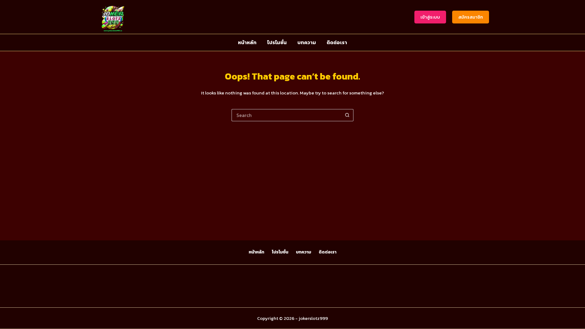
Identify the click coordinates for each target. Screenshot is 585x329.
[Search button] (347, 115)
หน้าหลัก (247, 42)
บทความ (306, 42)
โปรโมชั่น (277, 42)
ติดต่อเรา (337, 42)
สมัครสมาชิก (470, 16)
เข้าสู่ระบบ (430, 16)
